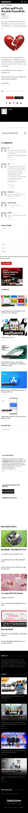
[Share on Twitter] (9, 103)
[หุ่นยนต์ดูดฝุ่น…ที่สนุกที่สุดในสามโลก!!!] (14, 538)
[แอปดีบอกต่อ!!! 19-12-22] (14, 327)
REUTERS (6, 83)
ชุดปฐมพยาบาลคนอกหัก (7, 597)
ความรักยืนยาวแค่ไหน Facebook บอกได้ (12, 554)
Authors (21, 807)
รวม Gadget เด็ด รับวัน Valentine (12, 593)
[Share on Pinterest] (17, 103)
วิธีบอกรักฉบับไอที (7, 629)
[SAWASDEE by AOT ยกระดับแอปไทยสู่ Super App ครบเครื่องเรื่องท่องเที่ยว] (14, 740)
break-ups (7, 91)
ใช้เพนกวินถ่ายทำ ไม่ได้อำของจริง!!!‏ (10, 133)
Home (2, 5)
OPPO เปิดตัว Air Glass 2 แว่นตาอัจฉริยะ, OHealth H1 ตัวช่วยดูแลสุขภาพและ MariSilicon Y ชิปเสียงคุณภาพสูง (13, 363)
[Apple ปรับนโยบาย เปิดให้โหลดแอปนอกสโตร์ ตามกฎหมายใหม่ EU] (14, 379)
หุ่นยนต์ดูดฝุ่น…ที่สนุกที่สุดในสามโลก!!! (14, 549)
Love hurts (13, 91)
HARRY (10, 213)
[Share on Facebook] (6, 103)
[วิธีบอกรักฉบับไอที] (14, 618)
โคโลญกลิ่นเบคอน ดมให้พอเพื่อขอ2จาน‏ (17, 127)
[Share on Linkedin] (21, 103)
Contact (15, 807)
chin (9, 164)
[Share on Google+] (13, 103)
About (10, 807)
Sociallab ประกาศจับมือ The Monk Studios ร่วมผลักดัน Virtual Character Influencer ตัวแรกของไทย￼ (13, 724)
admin (10, 109)
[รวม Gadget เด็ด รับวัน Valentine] (14, 582)
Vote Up (10, 97)
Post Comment (6, 263)
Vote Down (19, 97)
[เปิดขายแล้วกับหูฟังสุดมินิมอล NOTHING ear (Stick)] (14, 766)
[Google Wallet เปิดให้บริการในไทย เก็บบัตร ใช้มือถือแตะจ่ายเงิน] (14, 406)
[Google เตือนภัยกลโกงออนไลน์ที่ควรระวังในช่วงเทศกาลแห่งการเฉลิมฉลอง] (14, 300)
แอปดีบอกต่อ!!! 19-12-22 (7, 337)
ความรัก (18, 91)
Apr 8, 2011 (13, 164)
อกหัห (23, 91)
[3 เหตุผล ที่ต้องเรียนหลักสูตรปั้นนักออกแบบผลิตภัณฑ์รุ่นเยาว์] (14, 685)
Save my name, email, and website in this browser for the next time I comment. (14, 257)
